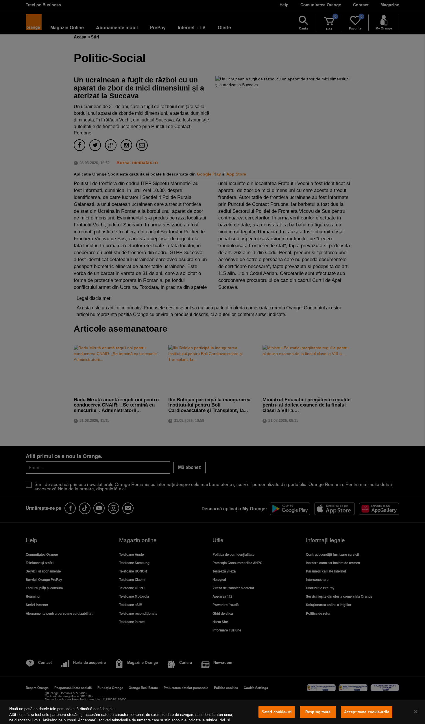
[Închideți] (415, 711)
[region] (212, 712)
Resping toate (317, 712)
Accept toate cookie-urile (366, 712)
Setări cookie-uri (277, 712)
